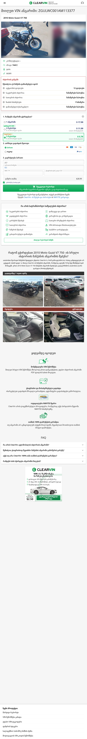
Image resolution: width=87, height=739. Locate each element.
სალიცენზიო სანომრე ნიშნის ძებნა (17, 731)
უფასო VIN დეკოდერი (12, 721)
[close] (5, 3)
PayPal (9, 152)
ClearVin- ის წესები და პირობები (37, 197)
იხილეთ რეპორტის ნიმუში (43, 240)
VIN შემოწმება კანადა (12, 717)
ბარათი (10, 147)
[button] (4, 88)
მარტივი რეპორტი (11, 712)
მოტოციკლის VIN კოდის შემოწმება (18, 735)
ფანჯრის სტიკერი (10, 726)
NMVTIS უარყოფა (61, 197)
